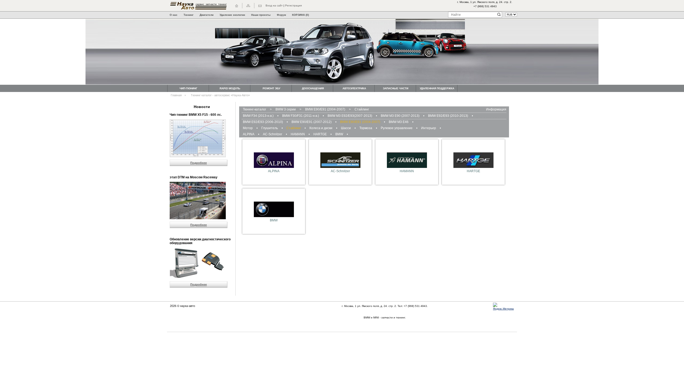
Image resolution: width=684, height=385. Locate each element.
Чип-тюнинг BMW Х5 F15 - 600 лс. (196, 115)
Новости (202, 107)
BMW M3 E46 (399, 122)
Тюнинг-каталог (254, 109)
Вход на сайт (274, 5)
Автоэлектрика (354, 88)
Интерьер (428, 128)
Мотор (248, 128)
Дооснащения (313, 88)
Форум (281, 14)
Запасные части (395, 88)
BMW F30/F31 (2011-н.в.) (300, 116)
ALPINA (248, 134)
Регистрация (293, 5)
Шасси (346, 128)
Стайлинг (362, 109)
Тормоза (365, 128)
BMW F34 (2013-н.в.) (258, 116)
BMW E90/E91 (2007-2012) (312, 122)
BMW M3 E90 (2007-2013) (400, 116)
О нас (173, 14)
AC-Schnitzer (272, 134)
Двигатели (206, 14)
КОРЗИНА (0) (300, 14)
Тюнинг (188, 14)
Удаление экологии (232, 14)
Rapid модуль (230, 88)
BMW (339, 134)
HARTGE (320, 134)
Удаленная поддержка (437, 88)
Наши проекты (261, 14)
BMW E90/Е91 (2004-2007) (325, 109)
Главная (176, 95)
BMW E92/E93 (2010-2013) (448, 116)
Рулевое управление (397, 128)
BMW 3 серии (285, 109)
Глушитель (269, 128)
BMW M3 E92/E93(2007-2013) (350, 116)
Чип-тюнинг (188, 88)
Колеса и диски (320, 128)
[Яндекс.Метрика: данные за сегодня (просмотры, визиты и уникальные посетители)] (505, 307)
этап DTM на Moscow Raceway (193, 177)
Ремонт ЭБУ (271, 88)
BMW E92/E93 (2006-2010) (263, 122)
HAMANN (298, 134)
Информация (496, 109)
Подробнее (198, 162)
